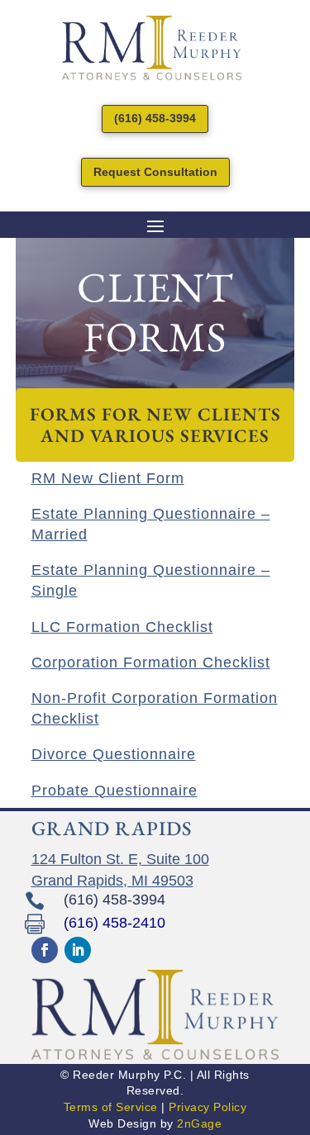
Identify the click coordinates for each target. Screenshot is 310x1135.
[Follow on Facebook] (44, 950)
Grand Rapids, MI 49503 (112, 880)
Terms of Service (111, 1107)
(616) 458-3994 (155, 118)
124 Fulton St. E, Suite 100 (120, 859)
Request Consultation (155, 171)
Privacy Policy (207, 1107)
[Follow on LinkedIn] (77, 950)
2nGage (199, 1123)
